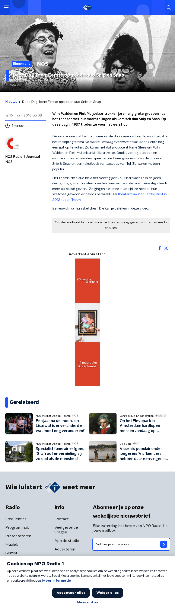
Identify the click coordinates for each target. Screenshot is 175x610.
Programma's (17, 528)
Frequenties (15, 519)
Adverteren (64, 549)
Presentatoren (18, 536)
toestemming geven (124, 222)
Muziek (11, 545)
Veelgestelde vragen (66, 530)
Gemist (11, 553)
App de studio (66, 541)
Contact (61, 519)
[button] (6, 8)
